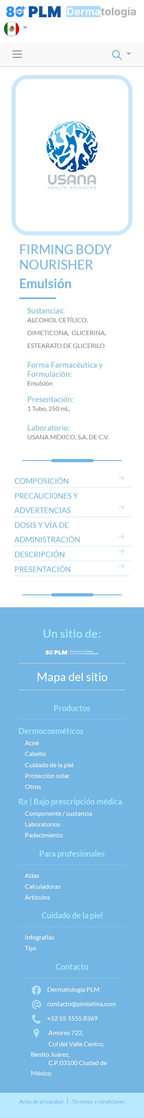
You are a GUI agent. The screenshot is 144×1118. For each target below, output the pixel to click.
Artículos (37, 897)
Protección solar (47, 775)
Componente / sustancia (58, 813)
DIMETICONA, (49, 332)
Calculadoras (43, 886)
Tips (30, 948)
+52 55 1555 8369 (72, 1018)
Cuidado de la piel (49, 764)
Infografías (39, 937)
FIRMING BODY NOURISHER (65, 257)
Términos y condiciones (98, 1101)
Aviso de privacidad (41, 1101)
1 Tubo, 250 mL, (48, 408)
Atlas (32, 875)
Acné (32, 742)
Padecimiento (44, 835)
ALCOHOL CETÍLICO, (58, 319)
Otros (33, 786)
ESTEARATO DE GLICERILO (66, 345)
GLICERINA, (90, 332)
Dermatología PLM (73, 989)
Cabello (35, 753)
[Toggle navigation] (17, 54)
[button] (16, 28)
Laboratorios (42, 824)
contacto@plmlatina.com (81, 1003)
